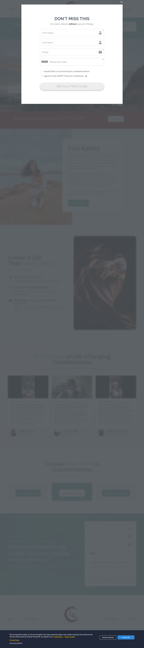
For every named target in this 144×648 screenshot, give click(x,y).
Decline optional (108, 637)
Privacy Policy (14, 640)
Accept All (126, 637)
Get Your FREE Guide (72, 86)
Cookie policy (58, 637)
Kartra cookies (70, 637)
